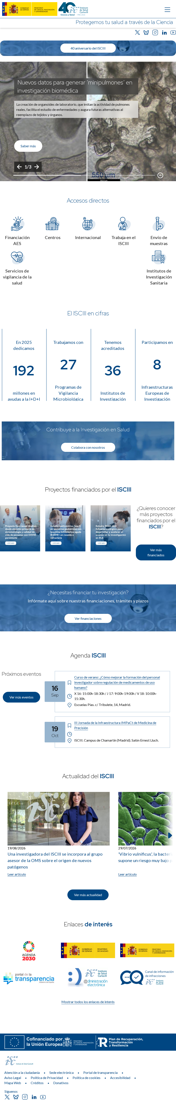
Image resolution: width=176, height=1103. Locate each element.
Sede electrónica (61, 1072)
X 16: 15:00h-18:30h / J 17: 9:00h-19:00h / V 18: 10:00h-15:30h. (115, 696)
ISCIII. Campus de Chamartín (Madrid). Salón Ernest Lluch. (116, 740)
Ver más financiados (155, 552)
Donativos (60, 1083)
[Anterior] (19, 167)
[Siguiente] (36, 167)
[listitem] (88, 121)
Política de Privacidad (47, 1078)
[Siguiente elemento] (169, 835)
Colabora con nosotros (88, 447)
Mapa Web (12, 1083)
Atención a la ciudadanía (22, 1072)
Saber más (28, 146)
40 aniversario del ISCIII (88, 48)
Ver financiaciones (88, 618)
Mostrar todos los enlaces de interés (88, 1002)
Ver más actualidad (88, 895)
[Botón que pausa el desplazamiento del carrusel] (160, 175)
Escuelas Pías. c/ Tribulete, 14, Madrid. (102, 705)
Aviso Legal (12, 1078)
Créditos (37, 1083)
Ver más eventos (21, 697)
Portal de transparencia (100, 1072)
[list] (88, 121)
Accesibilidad (120, 1078)
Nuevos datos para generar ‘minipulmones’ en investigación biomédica (74, 86)
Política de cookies (86, 1078)
